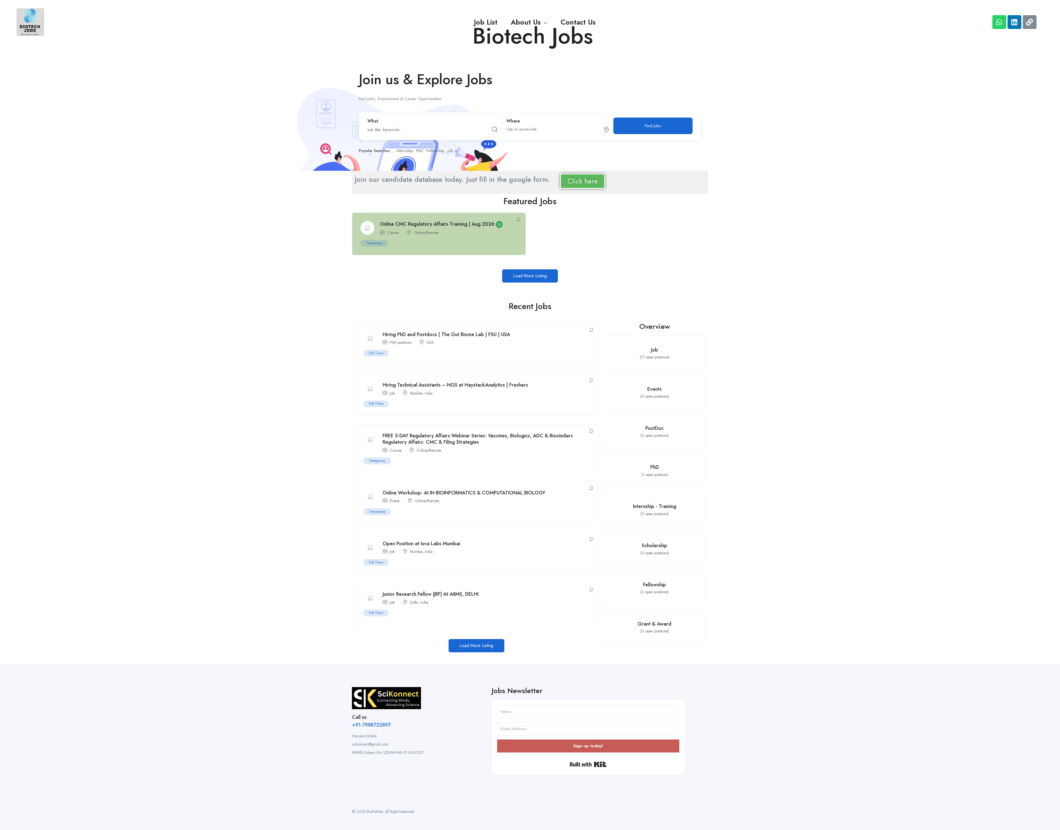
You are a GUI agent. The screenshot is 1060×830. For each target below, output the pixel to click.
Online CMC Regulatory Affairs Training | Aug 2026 (437, 224)
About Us (527, 22)
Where (513, 121)
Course (393, 232)
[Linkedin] (1014, 22)
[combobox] (554, 130)
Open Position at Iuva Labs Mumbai (421, 543)
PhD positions (400, 342)
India (429, 393)
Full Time (376, 353)
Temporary (374, 243)
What (372, 121)
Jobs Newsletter (517, 690)
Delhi (414, 602)
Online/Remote (426, 232)
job (450, 151)
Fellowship (435, 151)
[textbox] (551, 129)
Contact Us (578, 22)
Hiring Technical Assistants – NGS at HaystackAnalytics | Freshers (455, 385)
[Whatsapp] (999, 22)
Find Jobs (653, 126)
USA (430, 342)
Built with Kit (588, 764)
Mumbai (416, 393)
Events (394, 501)
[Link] (1030, 22)
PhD (419, 151)
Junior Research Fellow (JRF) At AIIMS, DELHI (430, 594)
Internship (405, 151)
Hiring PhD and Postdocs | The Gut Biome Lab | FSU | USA (446, 334)
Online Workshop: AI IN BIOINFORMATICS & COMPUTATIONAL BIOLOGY (464, 492)
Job (392, 393)
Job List (485, 22)
